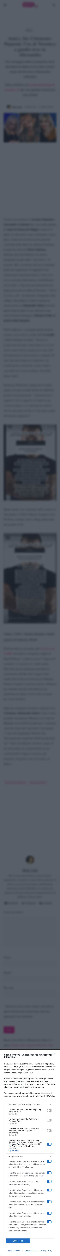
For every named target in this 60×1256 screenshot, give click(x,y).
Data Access (30, 1251)
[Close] (54, 1055)
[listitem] (30, 1104)
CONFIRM (18, 1241)
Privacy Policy (46, 1251)
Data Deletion (14, 1251)
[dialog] (30, 1153)
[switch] (49, 1110)
